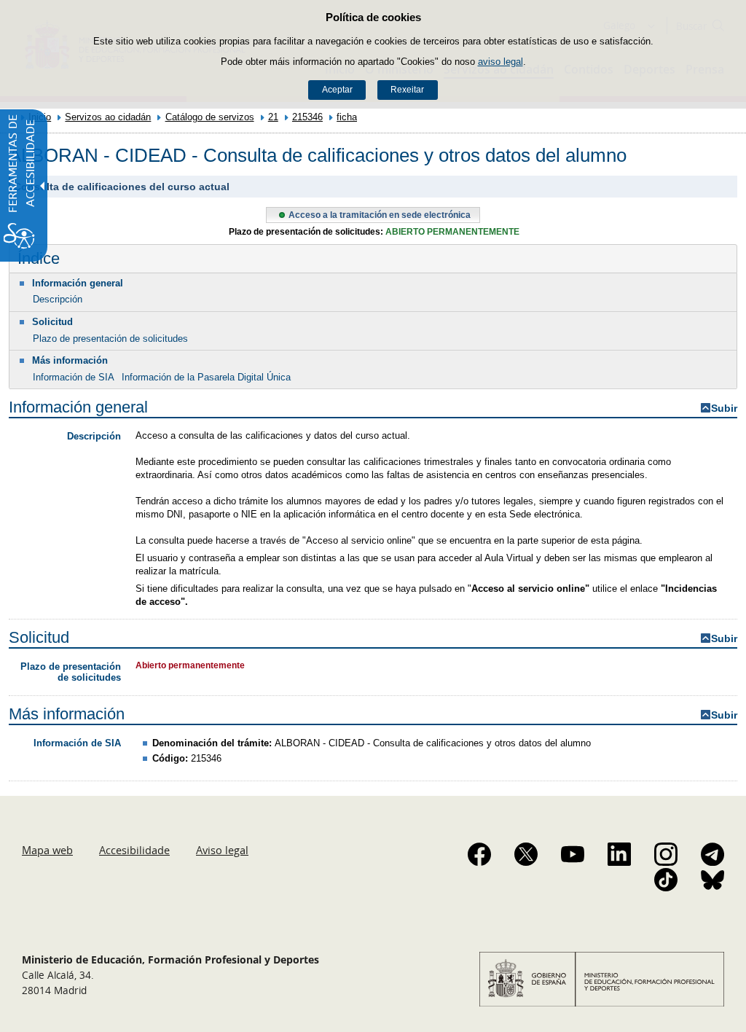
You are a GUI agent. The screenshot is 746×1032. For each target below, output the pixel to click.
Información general (77, 283)
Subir (724, 408)
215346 (307, 117)
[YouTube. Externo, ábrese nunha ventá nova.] (572, 854)
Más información (70, 360)
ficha (347, 117)
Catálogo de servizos (209, 117)
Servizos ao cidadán (108, 117)
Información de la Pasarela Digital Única (206, 377)
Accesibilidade (134, 850)
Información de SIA (73, 377)
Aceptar (337, 90)
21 (273, 117)
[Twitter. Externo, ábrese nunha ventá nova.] (526, 854)
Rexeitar (407, 90)
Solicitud (52, 321)
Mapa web (47, 850)
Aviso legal (222, 850)
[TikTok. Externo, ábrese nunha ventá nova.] (666, 879)
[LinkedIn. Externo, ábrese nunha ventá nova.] (619, 854)
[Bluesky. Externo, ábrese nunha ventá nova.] (712, 879)
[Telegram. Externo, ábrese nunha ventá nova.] (712, 854)
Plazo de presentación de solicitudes (110, 338)
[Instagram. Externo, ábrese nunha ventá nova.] (666, 854)
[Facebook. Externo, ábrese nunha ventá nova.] (479, 854)
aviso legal (500, 61)
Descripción (57, 299)
